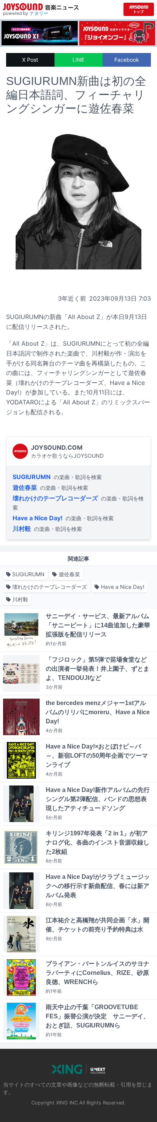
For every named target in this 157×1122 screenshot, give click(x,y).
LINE (78, 59)
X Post (30, 59)
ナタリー (39, 13)
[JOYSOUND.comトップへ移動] (138, 9)
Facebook (126, 59)
